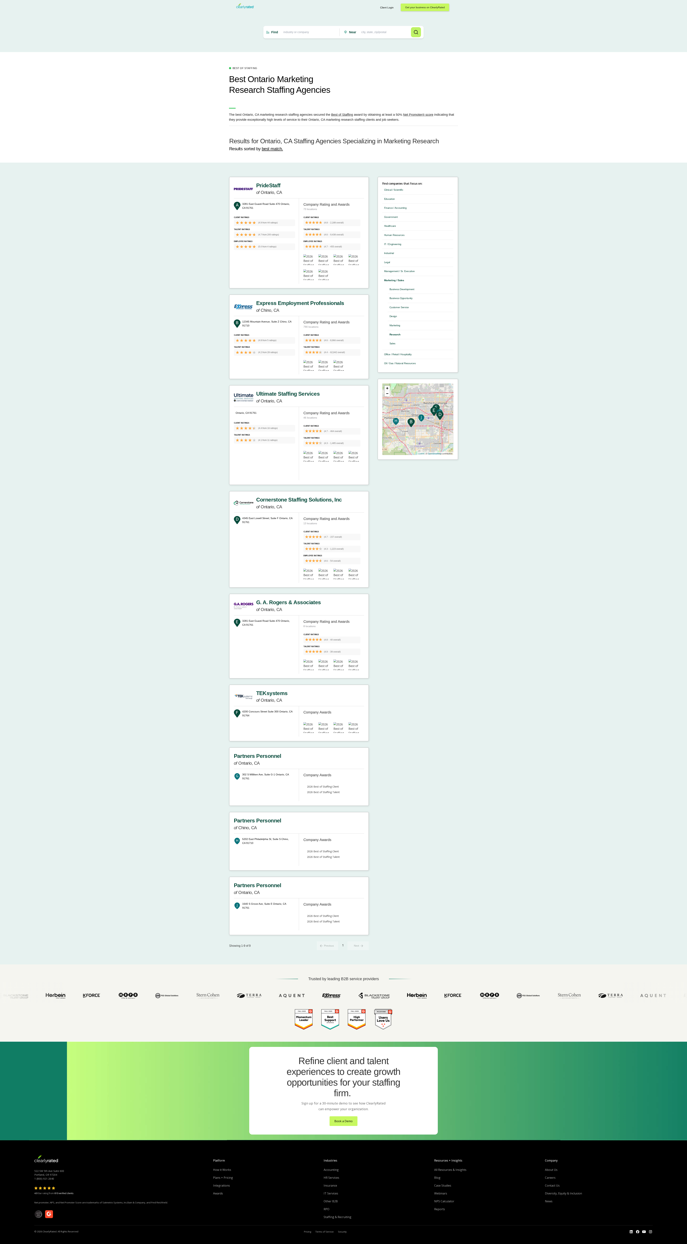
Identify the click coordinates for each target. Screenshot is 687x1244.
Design (393, 316)
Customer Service (399, 307)
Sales (392, 343)
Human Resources (394, 235)
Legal (387, 262)
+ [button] (387, 388)
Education (389, 198)
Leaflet (421, 453)
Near (352, 32)
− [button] (387, 393)
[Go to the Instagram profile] (650, 1232)
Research (395, 334)
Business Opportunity (401, 298)
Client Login (387, 7)
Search (416, 32)
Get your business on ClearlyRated (425, 7)
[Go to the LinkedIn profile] (631, 1232)
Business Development (401, 289)
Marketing (394, 325)
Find (274, 32)
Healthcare (390, 225)
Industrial (389, 253)
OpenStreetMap (435, 453)
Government (391, 217)
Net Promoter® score (418, 114)
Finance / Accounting (395, 207)
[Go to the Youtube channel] (644, 1232)
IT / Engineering (392, 244)
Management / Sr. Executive (399, 271)
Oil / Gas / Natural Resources (400, 363)
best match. (272, 148)
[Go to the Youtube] (637, 1232)
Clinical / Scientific (393, 189)
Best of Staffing (342, 114)
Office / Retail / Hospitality (398, 354)
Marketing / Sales (394, 280)
